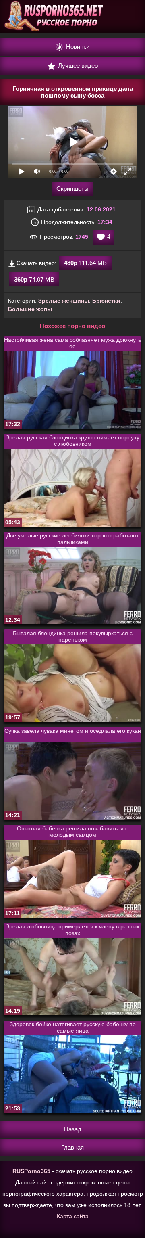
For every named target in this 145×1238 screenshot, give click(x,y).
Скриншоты (72, 188)
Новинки (76, 46)
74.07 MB (34, 279)
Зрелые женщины (63, 300)
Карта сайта (73, 1216)
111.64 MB (85, 262)
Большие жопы (30, 309)
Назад (72, 1129)
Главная (72, 1147)
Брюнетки (106, 300)
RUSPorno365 (31, 1171)
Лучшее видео (77, 65)
